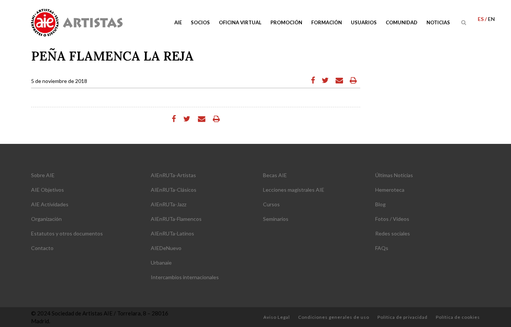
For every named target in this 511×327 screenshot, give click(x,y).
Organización (46, 219)
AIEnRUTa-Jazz (168, 204)
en (491, 19)
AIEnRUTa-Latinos (172, 233)
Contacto (42, 248)
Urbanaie (161, 262)
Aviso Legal (276, 317)
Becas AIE (275, 175)
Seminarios (275, 219)
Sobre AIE (43, 175)
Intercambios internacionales (185, 277)
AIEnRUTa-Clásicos (173, 189)
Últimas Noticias (394, 175)
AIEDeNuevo (166, 248)
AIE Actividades (49, 204)
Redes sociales (392, 233)
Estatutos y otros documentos (67, 233)
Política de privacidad (402, 317)
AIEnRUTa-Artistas (173, 175)
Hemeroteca (389, 189)
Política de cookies (458, 317)
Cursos (271, 204)
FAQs (381, 248)
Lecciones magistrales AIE (293, 189)
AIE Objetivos (47, 189)
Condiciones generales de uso (333, 317)
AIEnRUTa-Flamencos (176, 219)
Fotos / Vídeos (392, 219)
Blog (380, 204)
